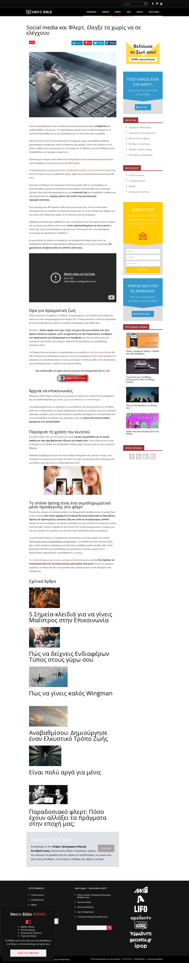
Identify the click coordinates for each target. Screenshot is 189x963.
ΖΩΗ (128, 12)
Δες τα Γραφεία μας (85, 912)
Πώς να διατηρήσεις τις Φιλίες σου (141, 406)
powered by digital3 (155, 959)
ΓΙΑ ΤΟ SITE (127, 959)
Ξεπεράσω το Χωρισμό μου (142, 132)
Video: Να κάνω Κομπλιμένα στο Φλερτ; (142, 432)
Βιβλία (132, 186)
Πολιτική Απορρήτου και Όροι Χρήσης (105, 959)
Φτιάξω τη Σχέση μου (140, 143)
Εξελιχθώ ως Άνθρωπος (141, 154)
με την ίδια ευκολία (97, 352)
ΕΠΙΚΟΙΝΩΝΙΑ (139, 959)
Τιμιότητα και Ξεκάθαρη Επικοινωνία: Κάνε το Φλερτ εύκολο (140, 379)
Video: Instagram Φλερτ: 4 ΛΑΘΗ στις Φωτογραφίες (142, 352)
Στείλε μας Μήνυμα (85, 907)
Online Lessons (136, 175)
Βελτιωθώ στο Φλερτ (139, 138)
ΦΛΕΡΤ (118, 12)
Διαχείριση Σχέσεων (139, 191)
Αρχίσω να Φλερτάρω (140, 127)
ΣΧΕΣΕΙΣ (105, 12)
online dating (59, 559)
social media (98, 170)
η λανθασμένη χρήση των (78, 170)
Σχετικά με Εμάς (84, 902)
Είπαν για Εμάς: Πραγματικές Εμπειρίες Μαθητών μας (94, 896)
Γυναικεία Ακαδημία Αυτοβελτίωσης (92, 917)
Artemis (34, 47)
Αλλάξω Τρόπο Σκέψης (140, 149)
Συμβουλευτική (137, 180)
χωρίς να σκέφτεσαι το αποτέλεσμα (82, 399)
